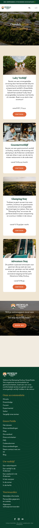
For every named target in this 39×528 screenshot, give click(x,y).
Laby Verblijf (19, 78)
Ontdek (19, 114)
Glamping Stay (19, 199)
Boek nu (19, 325)
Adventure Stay (19, 261)
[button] (29, 8)
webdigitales (19, 524)
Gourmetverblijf (19, 145)
